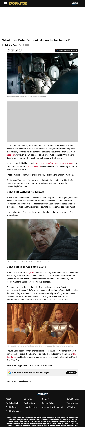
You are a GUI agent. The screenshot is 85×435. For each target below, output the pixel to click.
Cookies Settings (13, 411)
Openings (28, 399)
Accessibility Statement (52, 407)
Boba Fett (11, 155)
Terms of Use (72, 403)
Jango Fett (30, 272)
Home (9, 381)
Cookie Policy (11, 407)
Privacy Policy (48, 403)
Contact (45, 399)
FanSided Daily (12, 403)
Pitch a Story (29, 403)
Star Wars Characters (22, 381)
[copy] (20, 50)
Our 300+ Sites (73, 399)
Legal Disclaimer (31, 407)
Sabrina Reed (11, 45)
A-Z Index (71, 407)
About (8, 399)
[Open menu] (5, 3)
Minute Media (16, 417)
